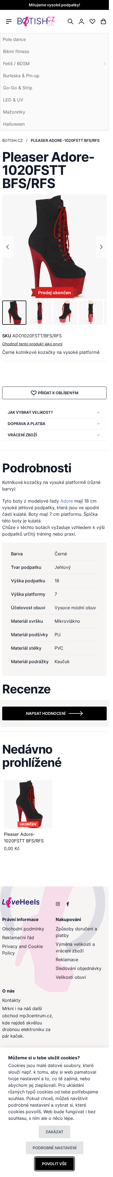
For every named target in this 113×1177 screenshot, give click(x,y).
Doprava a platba (26, 423)
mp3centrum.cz (35, 1015)
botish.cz (12, 140)
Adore (66, 501)
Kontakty (11, 1000)
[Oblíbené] (92, 21)
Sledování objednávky (78, 968)
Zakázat (54, 1131)
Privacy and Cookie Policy (22, 950)
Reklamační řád (18, 937)
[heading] (54, 468)
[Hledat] (70, 21)
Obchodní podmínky (23, 928)
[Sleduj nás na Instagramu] (58, 904)
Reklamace (67, 959)
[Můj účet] (81, 21)
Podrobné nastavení (55, 1147)
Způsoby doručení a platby (76, 932)
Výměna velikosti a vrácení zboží (75, 947)
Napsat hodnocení (46, 713)
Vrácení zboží (22, 434)
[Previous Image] (7, 247)
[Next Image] (101, 247)
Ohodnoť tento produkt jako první (32, 343)
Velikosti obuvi (71, 977)
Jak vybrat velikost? (30, 412)
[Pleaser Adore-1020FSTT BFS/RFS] (28, 804)
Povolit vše (54, 1163)
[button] (14, 313)
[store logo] (36, 21)
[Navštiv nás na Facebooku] (68, 904)
